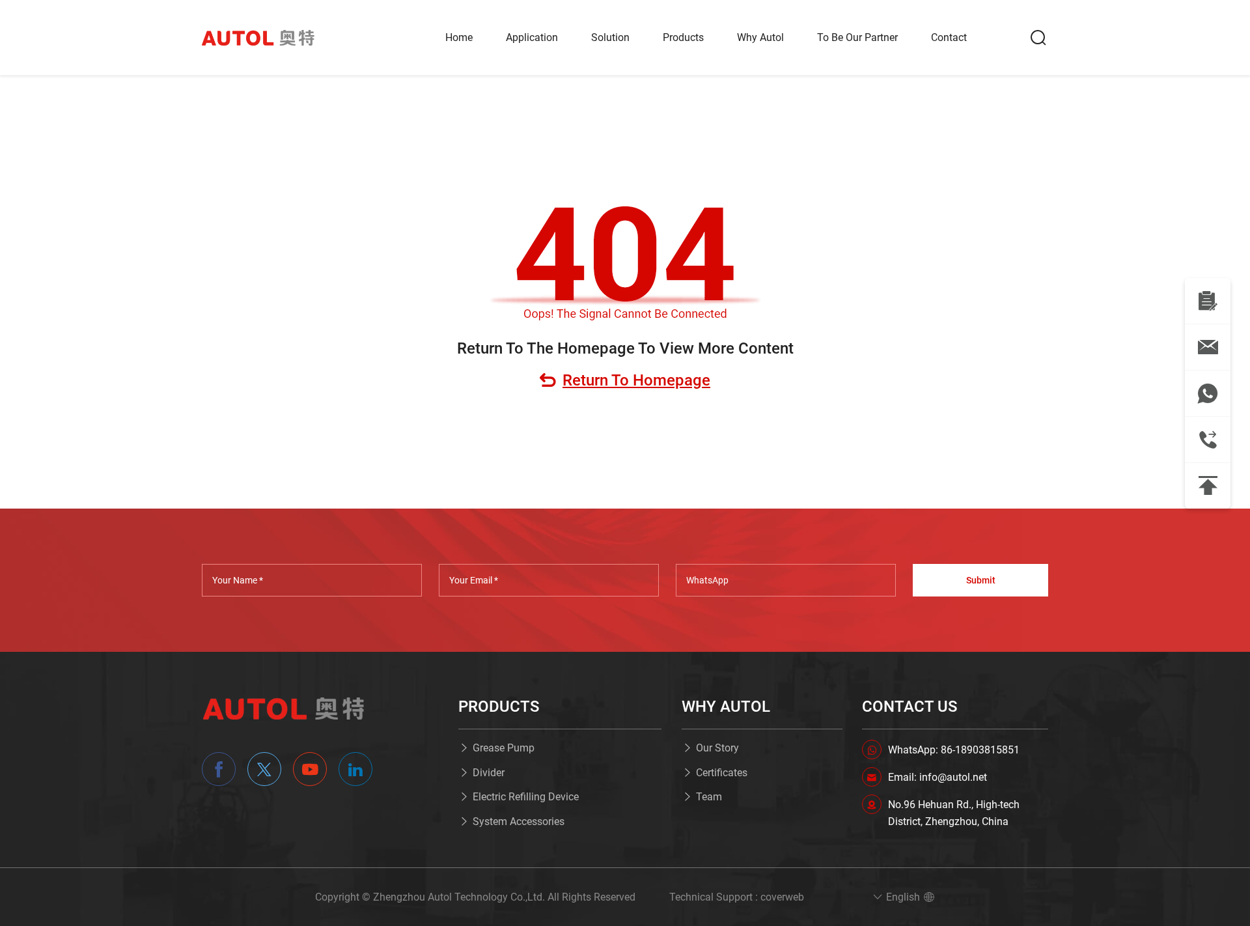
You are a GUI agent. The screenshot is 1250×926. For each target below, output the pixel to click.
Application (532, 37)
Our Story (717, 748)
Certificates (721, 772)
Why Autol (760, 37)
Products (683, 37)
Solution (610, 37)
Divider (489, 772)
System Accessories (518, 821)
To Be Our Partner (857, 37)
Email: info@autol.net (937, 777)
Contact (949, 37)
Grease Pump (504, 748)
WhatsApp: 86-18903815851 (954, 750)
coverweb (782, 897)
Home (459, 37)
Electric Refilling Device (526, 797)
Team (709, 797)
